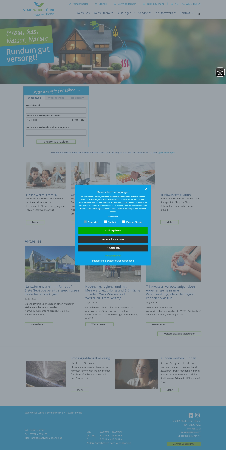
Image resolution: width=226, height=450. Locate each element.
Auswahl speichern (113, 239)
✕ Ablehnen (113, 248)
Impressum (98, 260)
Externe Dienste (134, 222)
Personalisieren (113, 255)
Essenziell (93, 222)
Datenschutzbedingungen (120, 260)
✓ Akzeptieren (113, 230)
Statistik (112, 222)
